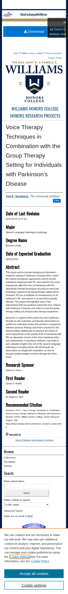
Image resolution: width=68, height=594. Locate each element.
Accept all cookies (34, 574)
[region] (34, 561)
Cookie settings (20, 556)
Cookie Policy (40, 561)
